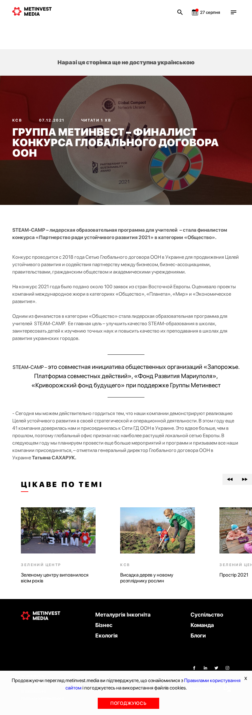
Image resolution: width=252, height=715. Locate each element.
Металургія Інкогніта (123, 614)
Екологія (106, 635)
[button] (229, 479)
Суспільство (207, 614)
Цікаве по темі (62, 484)
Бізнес (103, 625)
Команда (202, 625)
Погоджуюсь (128, 703)
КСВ (18, 120)
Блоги (198, 635)
